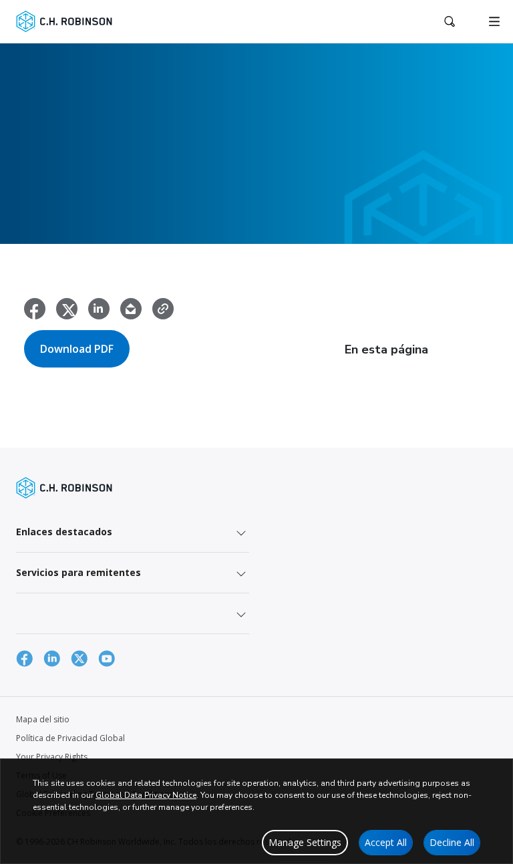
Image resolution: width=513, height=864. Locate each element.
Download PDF (77, 348)
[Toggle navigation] (494, 21)
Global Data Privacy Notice (146, 795)
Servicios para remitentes (78, 572)
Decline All (452, 842)
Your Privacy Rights (52, 756)
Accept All (386, 842)
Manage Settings (305, 842)
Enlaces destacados (64, 531)
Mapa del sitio (42, 719)
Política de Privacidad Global (70, 738)
